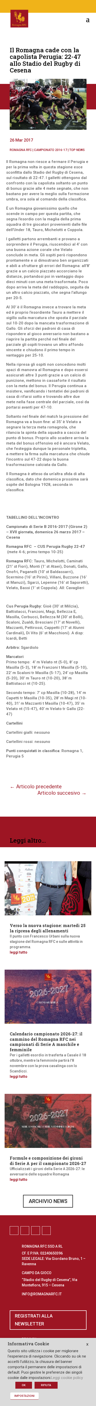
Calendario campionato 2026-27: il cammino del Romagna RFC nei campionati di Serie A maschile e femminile (46, 1041)
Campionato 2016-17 (50, 150)
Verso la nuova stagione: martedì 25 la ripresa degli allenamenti (48, 928)
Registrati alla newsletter (34, 1319)
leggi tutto (18, 952)
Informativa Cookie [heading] (28, 1344)
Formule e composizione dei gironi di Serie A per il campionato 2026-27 (48, 1160)
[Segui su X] (53, 5)
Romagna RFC (21, 150)
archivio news (48, 1201)
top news (77, 150)
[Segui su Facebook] (33, 5)
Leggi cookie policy (67, 1377)
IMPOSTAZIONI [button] (24, 1396)
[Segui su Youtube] (63, 5)
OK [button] (24, 1385)
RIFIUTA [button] (46, 1385)
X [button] (87, 1344)
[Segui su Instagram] (43, 5)
